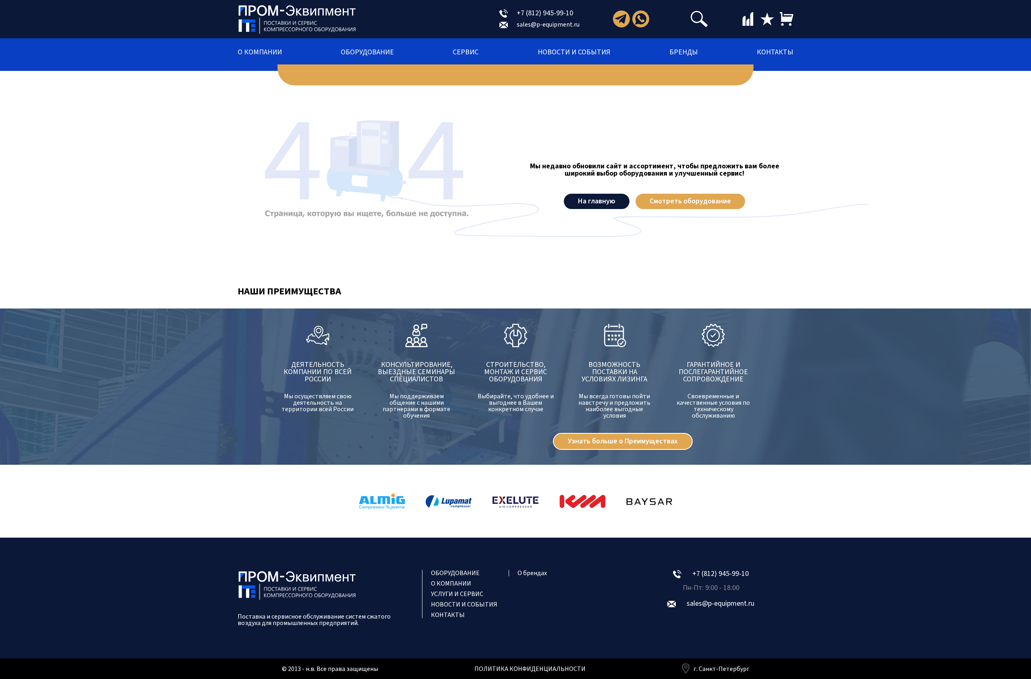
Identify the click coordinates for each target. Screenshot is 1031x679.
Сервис (465, 52)
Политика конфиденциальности (530, 669)
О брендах (532, 573)
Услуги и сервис (457, 594)
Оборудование (367, 52)
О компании (260, 52)
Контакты (775, 52)
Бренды (683, 52)
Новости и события (574, 52)
